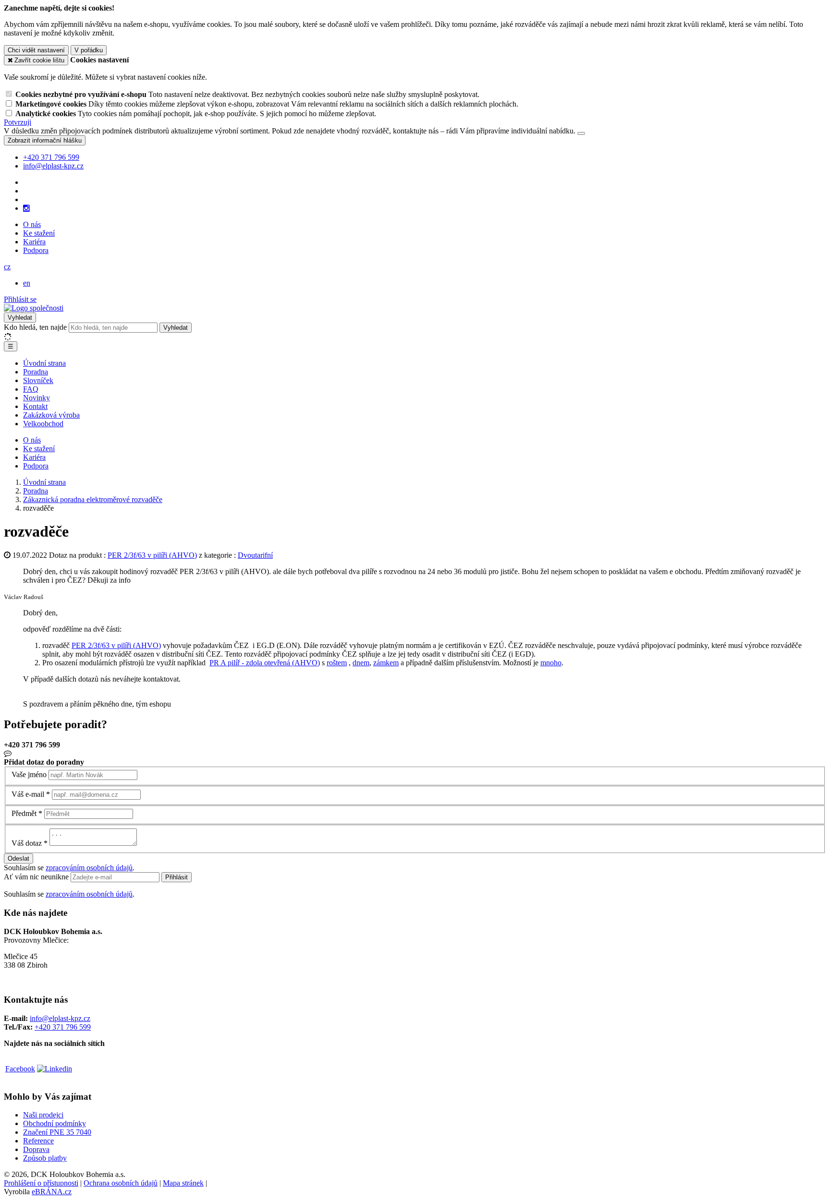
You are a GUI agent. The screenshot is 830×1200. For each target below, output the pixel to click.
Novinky (36, 398)
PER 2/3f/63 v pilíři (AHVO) (152, 555)
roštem (337, 663)
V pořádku (88, 50)
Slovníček (38, 380)
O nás (32, 224)
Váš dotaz (27, 843)
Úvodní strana (44, 363)
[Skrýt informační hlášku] (581, 133)
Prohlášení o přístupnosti (41, 1183)
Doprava (36, 1149)
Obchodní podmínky (54, 1123)
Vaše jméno (29, 774)
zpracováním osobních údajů (89, 868)
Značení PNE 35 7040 (57, 1132)
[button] (7, 267)
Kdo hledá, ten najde (35, 327)
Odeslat (18, 858)
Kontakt (35, 406)
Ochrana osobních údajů (121, 1183)
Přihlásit (176, 877)
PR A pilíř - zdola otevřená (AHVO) (264, 663)
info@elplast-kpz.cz (60, 1018)
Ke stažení (39, 233)
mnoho (550, 663)
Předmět (24, 813)
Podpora (36, 250)
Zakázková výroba (51, 415)
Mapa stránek (183, 1183)
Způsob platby (45, 1158)
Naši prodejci (43, 1115)
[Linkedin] (54, 1069)
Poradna (35, 372)
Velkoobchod (43, 424)
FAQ (30, 389)
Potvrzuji (17, 122)
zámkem (386, 663)
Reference (38, 1141)
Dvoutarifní (255, 555)
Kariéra (34, 242)
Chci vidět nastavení (36, 50)
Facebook (20, 1069)
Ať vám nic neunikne (37, 877)
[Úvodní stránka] (33, 308)
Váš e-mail (28, 794)
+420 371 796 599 (63, 1027)
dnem (361, 663)
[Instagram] (26, 208)
